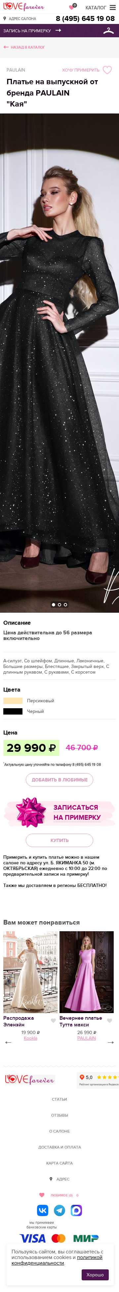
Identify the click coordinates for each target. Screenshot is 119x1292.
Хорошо (95, 1275)
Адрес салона (22, 18)
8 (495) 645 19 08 (85, 18)
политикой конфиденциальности (57, 1260)
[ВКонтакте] (42, 1210)
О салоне (59, 1131)
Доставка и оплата (59, 1147)
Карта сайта (59, 1163)
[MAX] (76, 1210)
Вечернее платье (81, 1021)
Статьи (59, 1099)
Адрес (63, 1179)
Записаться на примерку (77, 813)
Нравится (53, 1020)
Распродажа (18, 1021)
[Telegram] (59, 1210)
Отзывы (59, 1115)
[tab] (53, 604)
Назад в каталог (28, 47)
